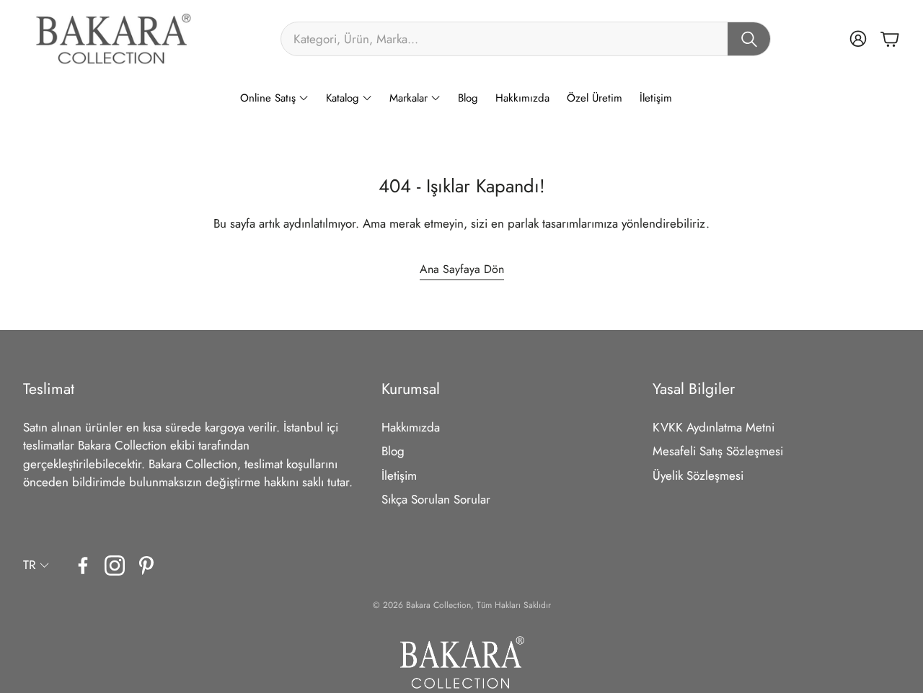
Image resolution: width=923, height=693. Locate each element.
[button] (525, 38)
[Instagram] (115, 565)
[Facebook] (83, 565)
